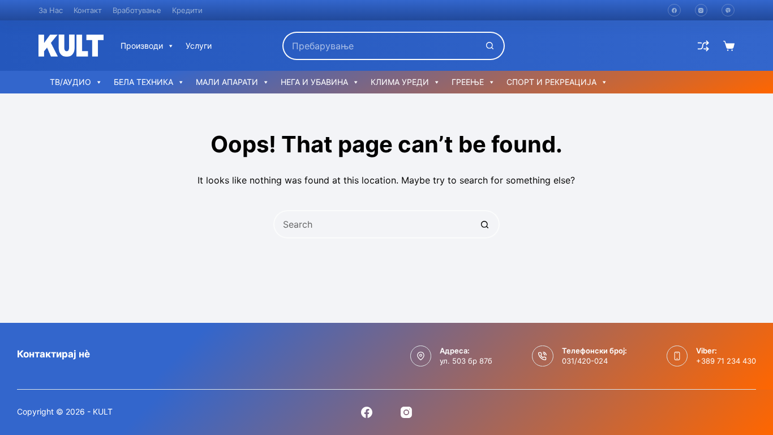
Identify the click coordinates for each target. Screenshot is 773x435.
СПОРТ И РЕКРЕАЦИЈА (551, 82)
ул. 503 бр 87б (466, 360)
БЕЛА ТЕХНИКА (143, 82)
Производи (142, 45)
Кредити (187, 10)
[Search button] (490, 46)
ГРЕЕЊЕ (468, 82)
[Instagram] (701, 10)
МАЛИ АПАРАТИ (227, 82)
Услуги (199, 45)
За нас (50, 10)
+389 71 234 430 (726, 360)
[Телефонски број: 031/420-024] (542, 356)
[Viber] (728, 10)
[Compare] (703, 46)
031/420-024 (585, 360)
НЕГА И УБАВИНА (314, 82)
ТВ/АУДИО (70, 82)
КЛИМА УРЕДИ (400, 82)
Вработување (137, 10)
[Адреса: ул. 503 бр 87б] (421, 356)
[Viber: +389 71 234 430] (677, 356)
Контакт (88, 10)
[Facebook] (674, 10)
